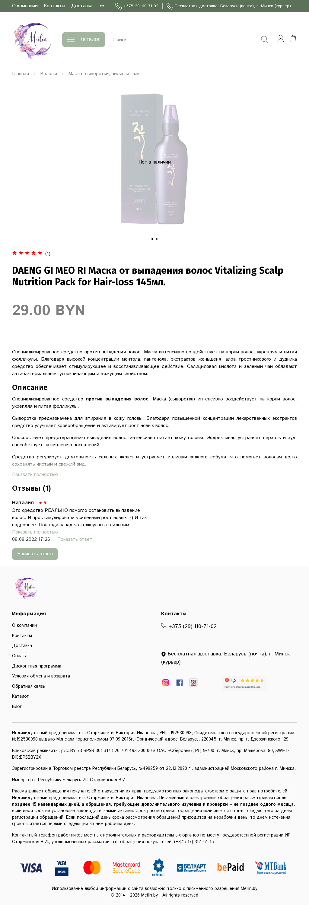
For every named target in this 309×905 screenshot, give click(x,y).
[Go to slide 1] (152, 239)
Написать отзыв (35, 553)
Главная (20, 73)
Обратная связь (28, 687)
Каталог (89, 39)
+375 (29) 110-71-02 (192, 626)
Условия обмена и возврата (41, 676)
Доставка (81, 5)
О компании (25, 5)
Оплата (19, 656)
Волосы (48, 73)
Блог (17, 707)
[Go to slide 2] (157, 239)
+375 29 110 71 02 (140, 6)
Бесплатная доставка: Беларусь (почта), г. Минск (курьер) (233, 6)
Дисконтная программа (36, 666)
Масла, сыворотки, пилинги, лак (103, 73)
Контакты (54, 5)
